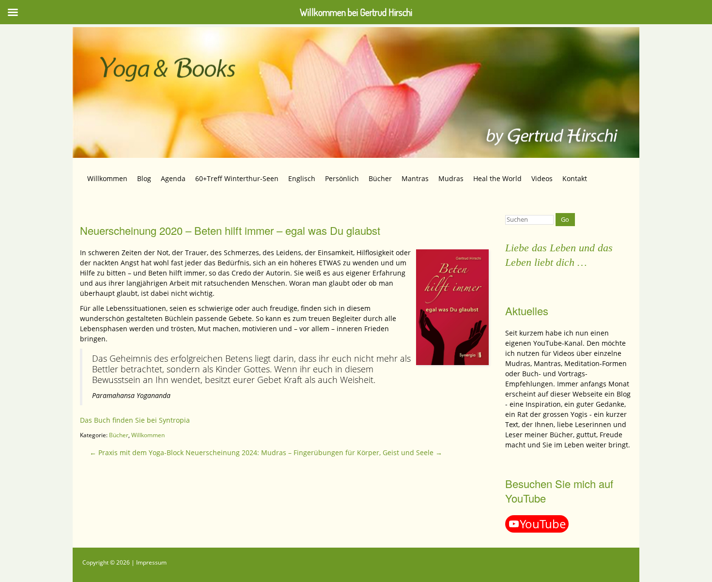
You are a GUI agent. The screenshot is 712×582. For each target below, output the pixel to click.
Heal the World (497, 178)
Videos (542, 178)
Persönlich (342, 178)
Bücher (380, 178)
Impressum (151, 562)
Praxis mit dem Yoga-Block (137, 452)
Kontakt (574, 178)
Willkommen (107, 178)
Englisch (301, 178)
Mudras (451, 178)
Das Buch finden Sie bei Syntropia (135, 420)
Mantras (415, 178)
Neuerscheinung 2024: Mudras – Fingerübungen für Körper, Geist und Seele (314, 452)
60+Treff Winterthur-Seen (237, 178)
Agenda (173, 178)
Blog (144, 178)
